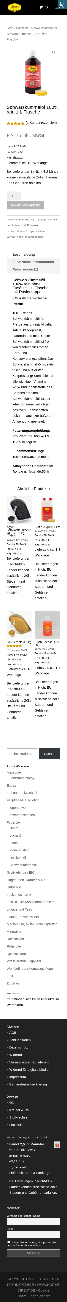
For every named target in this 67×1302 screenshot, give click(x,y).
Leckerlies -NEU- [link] (19, 895)
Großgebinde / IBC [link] (21, 872)
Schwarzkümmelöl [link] (44, 28)
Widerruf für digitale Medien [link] (29, 1069)
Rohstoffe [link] (14, 946)
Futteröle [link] (22, 28)
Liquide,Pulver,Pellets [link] (23, 917)
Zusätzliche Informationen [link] (33, 262)
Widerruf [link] (15, 1055)
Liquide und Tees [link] (19, 909)
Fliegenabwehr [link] (18, 808)
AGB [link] (12, 1033)
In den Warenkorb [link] (25, 205)
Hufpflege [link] (14, 887)
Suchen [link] (49, 754)
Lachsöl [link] (15, 835)
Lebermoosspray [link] (21, 778)
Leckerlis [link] (16, 1125)
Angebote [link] (14, 772)
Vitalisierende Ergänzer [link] (24, 961)
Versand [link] (18, 157)
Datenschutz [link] (18, 1047)
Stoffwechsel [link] (18, 1117)
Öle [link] (12, 1103)
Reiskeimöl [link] (17, 858)
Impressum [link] (17, 1077)
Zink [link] (10, 976)
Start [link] (10, 28)
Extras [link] (11, 785)
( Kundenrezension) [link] (41, 123)
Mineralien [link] (14, 932)
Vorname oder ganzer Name (23, 1215)
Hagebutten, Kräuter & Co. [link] (26, 880)
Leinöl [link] (13, 843)
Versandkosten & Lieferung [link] (29, 1062)
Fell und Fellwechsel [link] (22, 793)
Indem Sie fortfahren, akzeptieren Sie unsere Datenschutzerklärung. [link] (31, 1244)
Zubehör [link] (13, 983)
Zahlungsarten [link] (20, 1040)
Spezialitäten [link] (37, 231)
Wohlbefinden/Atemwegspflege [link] (25, 236)
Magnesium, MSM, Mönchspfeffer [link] (32, 924)
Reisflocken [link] (15, 939)
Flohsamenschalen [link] (21, 815)
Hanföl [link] (14, 828)
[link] (62, 4)
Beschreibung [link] (23, 254)
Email (10, 1228)
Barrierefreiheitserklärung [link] (28, 1084)
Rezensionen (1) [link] (25, 269)
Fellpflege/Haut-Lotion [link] (23, 800)
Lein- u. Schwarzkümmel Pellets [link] (30, 902)
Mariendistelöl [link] (19, 850)
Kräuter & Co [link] (19, 1110)
